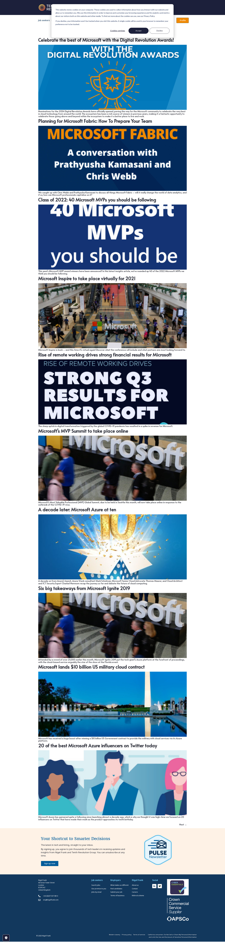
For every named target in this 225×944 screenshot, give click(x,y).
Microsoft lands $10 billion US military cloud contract (91, 666)
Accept (139, 31)
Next (183, 824)
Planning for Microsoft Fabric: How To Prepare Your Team (95, 121)
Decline (160, 31)
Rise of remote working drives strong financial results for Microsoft (105, 354)
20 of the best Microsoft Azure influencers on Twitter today (97, 745)
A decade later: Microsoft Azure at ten (77, 509)
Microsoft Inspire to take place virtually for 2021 (87, 278)
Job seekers (44, 20)
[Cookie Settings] (6, 937)
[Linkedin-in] (154, 886)
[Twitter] (160, 886)
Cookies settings (117, 31)
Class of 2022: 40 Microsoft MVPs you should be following (97, 199)
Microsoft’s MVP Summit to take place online (83, 431)
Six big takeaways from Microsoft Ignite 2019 (84, 588)
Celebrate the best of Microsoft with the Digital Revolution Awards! (106, 40)
